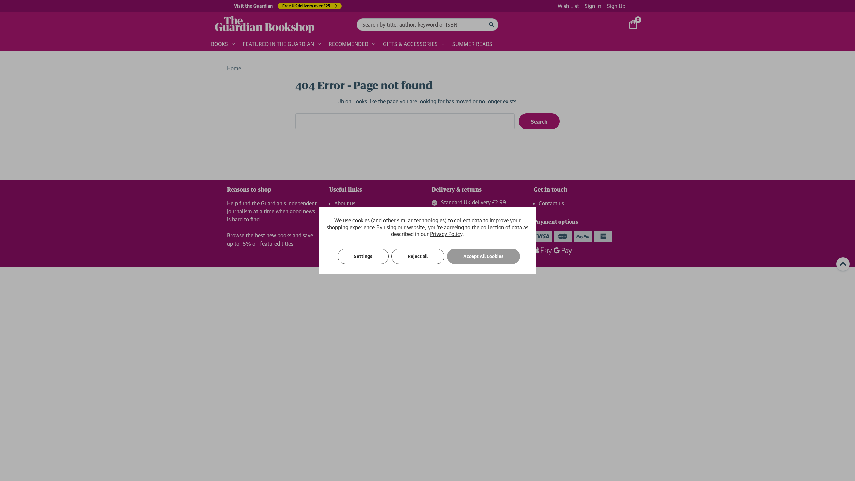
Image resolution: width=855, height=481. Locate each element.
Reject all (418, 256)
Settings (363, 256)
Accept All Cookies (483, 256)
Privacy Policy (446, 234)
